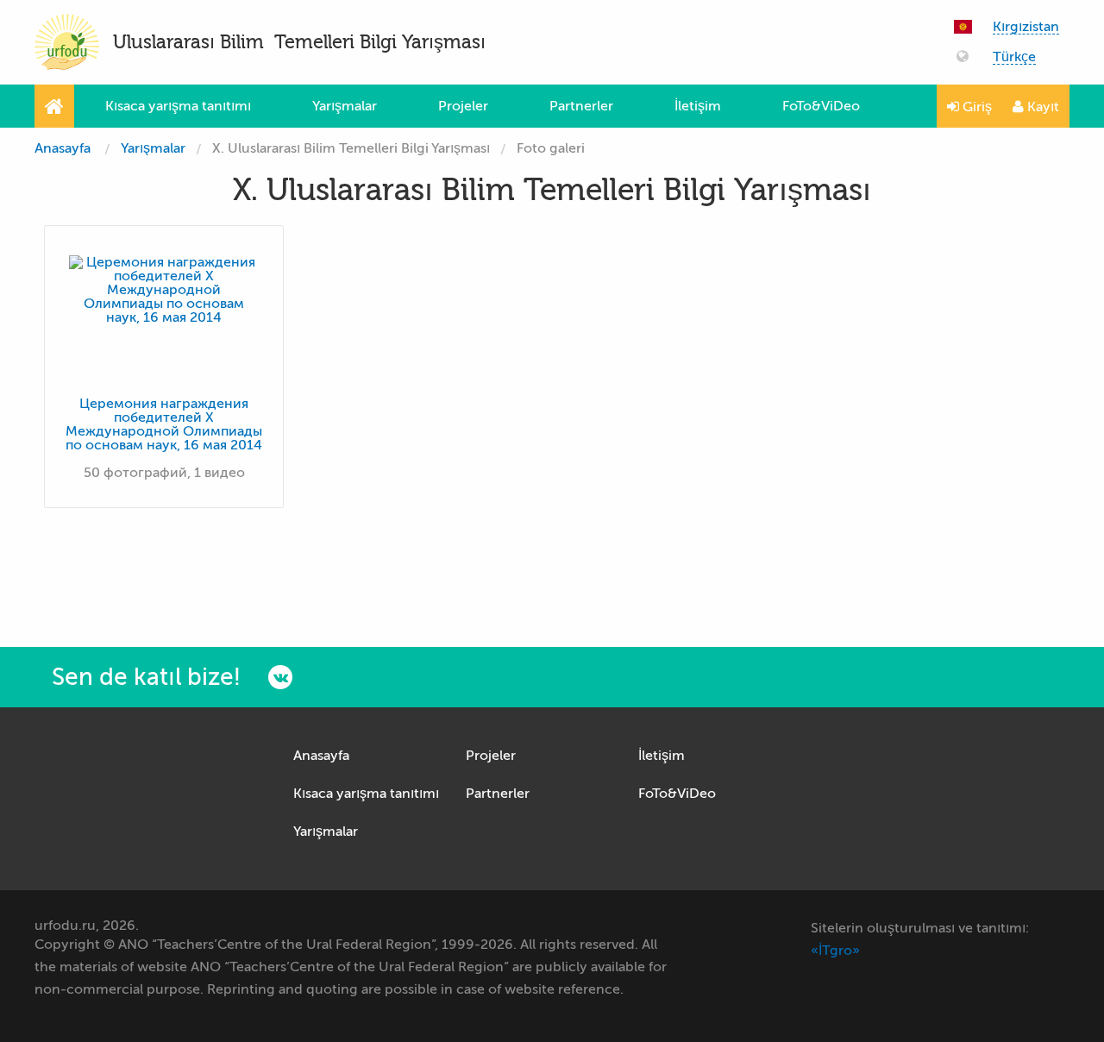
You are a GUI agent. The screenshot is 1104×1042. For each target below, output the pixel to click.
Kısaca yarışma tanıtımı (178, 106)
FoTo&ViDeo (821, 106)
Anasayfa (62, 148)
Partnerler (581, 106)
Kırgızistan (1026, 27)
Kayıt (1041, 107)
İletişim (697, 106)
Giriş (975, 107)
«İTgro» (835, 950)
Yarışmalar (344, 106)
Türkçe (1014, 57)
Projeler (463, 106)
